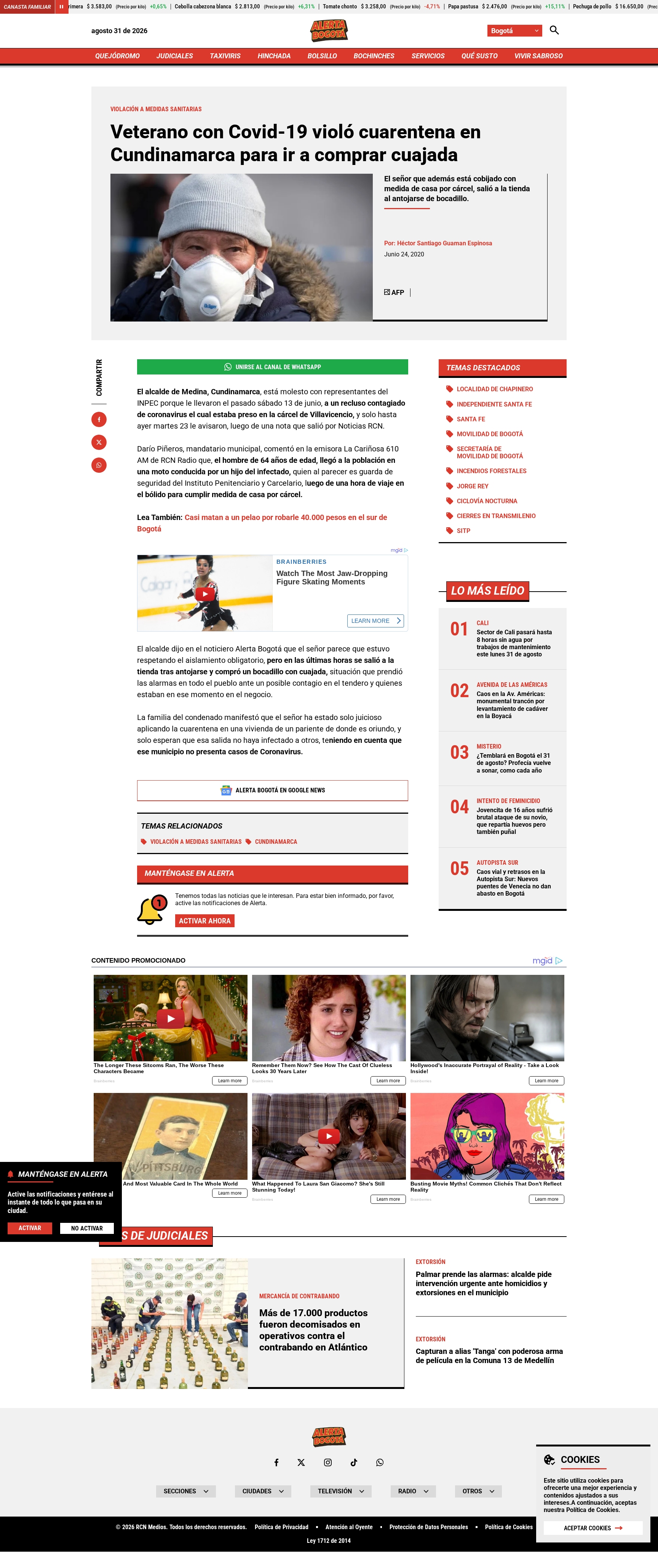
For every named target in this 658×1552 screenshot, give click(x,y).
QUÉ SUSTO (480, 56)
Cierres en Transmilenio (496, 516)
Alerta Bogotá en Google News (280, 790)
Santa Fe (471, 419)
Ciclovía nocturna (487, 501)
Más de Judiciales (156, 1235)
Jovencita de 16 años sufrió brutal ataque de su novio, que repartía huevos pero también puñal (515, 821)
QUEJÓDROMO (117, 56)
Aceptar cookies (587, 1528)
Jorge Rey (473, 486)
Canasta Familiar (27, 7)
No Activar (87, 1228)
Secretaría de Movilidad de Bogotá (490, 452)
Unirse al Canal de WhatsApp (278, 367)
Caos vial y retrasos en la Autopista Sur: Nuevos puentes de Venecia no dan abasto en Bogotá (514, 883)
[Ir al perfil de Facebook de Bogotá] (276, 1462)
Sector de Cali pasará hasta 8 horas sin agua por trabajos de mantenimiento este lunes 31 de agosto (514, 643)
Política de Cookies (592, 1510)
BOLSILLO (322, 56)
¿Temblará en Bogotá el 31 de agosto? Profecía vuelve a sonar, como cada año (514, 763)
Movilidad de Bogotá (490, 434)
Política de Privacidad (281, 1527)
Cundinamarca (276, 841)
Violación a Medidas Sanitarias (196, 841)
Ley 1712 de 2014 (329, 1541)
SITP (463, 530)
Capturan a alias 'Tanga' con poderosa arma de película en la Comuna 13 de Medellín (489, 1356)
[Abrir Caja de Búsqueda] (554, 31)
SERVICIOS (428, 56)
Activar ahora (205, 920)
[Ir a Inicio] (329, 30)
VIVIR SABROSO (538, 56)
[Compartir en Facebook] (99, 419)
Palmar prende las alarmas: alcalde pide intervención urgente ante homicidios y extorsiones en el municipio (484, 1283)
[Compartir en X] (99, 442)
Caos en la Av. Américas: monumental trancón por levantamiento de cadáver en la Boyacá (512, 705)
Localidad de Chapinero (495, 389)
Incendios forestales (492, 471)
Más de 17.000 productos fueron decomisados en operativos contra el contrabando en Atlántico (313, 1330)
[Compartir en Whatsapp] (99, 465)
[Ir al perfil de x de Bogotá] (301, 1462)
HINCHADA (274, 56)
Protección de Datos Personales (429, 1527)
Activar (30, 1227)
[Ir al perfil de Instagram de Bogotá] (328, 1462)
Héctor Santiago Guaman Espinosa (444, 243)
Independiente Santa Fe (494, 404)
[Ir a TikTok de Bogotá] (354, 1462)
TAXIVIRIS (225, 56)
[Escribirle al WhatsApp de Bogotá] (379, 1462)
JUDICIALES (175, 56)
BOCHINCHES (374, 56)
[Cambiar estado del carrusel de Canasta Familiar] (62, 7)
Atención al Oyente (349, 1527)
